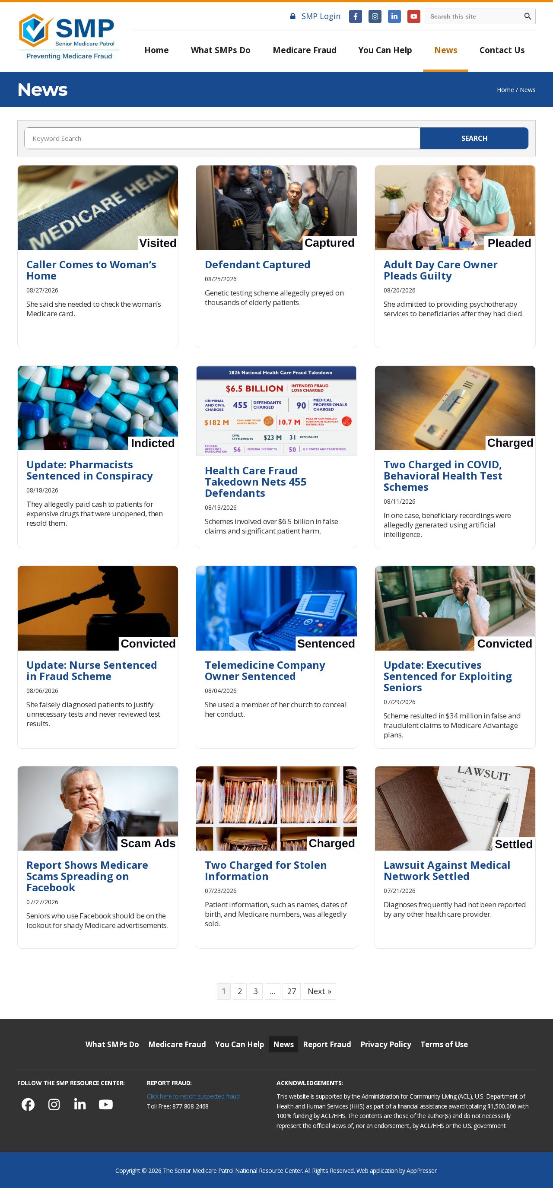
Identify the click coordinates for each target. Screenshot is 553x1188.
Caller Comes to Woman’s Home (91, 270)
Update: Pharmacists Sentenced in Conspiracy (89, 470)
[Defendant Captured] (276, 207)
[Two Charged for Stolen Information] (276, 807)
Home (156, 50)
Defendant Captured (258, 264)
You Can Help (385, 50)
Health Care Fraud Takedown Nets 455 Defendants (256, 481)
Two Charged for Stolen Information (266, 870)
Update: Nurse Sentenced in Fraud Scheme (91, 670)
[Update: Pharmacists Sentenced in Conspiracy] (98, 407)
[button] (355, 16)
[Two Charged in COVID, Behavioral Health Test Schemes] (455, 407)
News (446, 50)
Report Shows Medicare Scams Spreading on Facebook (87, 876)
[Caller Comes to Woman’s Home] (98, 207)
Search (474, 138)
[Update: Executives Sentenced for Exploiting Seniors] (455, 607)
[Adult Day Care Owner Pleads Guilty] (455, 207)
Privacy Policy (385, 1044)
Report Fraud (327, 1044)
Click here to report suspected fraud (193, 1096)
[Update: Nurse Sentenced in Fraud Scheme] (98, 607)
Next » (319, 991)
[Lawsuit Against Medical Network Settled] (455, 807)
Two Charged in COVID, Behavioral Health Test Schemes (443, 475)
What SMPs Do (221, 50)
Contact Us (502, 50)
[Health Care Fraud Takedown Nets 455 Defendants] (276, 410)
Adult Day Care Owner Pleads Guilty (441, 270)
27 (291, 991)
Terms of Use (444, 1044)
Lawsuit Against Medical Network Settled (447, 870)
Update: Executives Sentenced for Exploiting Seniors (448, 676)
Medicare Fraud (305, 50)
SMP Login (321, 16)
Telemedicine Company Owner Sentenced (265, 670)
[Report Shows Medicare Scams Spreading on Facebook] (98, 807)
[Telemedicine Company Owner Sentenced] (276, 607)
